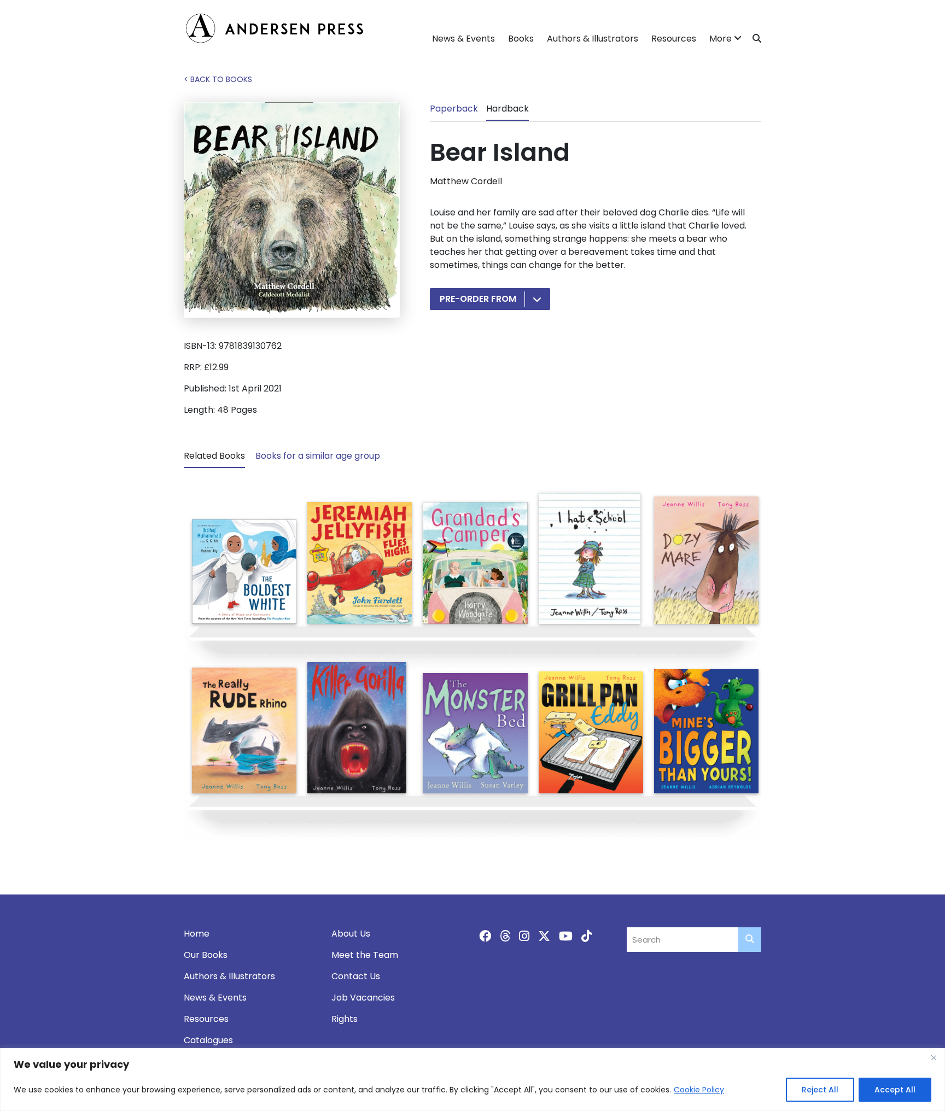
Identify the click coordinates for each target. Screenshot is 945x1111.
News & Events (463, 38)
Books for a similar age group (317, 455)
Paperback (454, 108)
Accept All (894, 1089)
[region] (472, 1079)
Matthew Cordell (466, 181)
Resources (673, 38)
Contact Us (355, 976)
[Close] (933, 1057)
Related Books (214, 455)
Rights (344, 1019)
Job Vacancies (363, 997)
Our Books (206, 955)
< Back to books (218, 79)
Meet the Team (364, 955)
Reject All (820, 1089)
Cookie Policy (699, 1089)
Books (521, 38)
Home (196, 933)
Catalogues (208, 1040)
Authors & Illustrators (592, 38)
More (720, 38)
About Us (350, 933)
